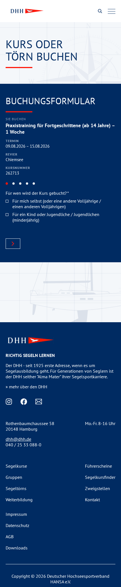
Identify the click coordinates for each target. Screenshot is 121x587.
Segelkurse (16, 466)
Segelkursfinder (100, 477)
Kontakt (92, 499)
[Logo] (26, 11)
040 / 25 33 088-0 (23, 444)
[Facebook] (24, 401)
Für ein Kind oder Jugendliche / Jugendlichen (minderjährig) (55, 217)
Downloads (17, 548)
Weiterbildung (19, 499)
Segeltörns (16, 488)
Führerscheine (98, 466)
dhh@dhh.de (18, 439)
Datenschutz (17, 525)
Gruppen (14, 477)
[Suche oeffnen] (100, 11)
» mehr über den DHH (26, 386)
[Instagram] (9, 401)
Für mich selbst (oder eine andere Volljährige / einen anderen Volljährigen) (56, 203)
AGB (10, 536)
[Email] (38, 401)
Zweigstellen (97, 488)
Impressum (16, 514)
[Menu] (111, 11)
